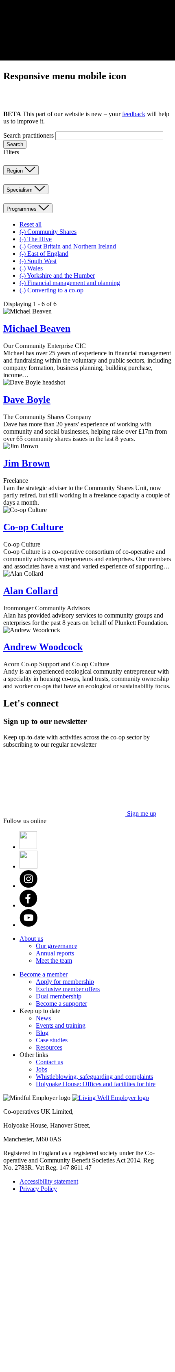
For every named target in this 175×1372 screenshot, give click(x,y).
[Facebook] (28, 905)
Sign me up (140, 813)
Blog (42, 1032)
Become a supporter (61, 1003)
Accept (74, 57)
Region (15, 171)
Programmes (22, 209)
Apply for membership (65, 981)
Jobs (41, 1069)
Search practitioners (28, 135)
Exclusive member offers (68, 988)
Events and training (60, 1025)
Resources (49, 1047)
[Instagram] (28, 885)
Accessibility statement (49, 1181)
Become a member (44, 974)
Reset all (31, 224)
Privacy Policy (38, 1188)
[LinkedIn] (28, 866)
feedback (133, 113)
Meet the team (54, 960)
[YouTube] (28, 924)
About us (31, 938)
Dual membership (58, 996)
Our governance (56, 945)
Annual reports (55, 953)
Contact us (49, 1062)
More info (102, 55)
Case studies (52, 1040)
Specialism (20, 190)
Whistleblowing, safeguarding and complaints (94, 1076)
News (43, 1018)
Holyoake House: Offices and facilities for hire (95, 1083)
